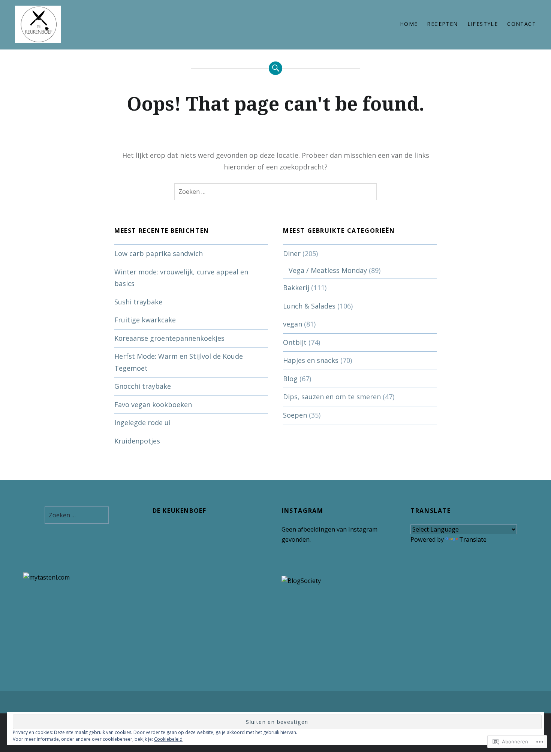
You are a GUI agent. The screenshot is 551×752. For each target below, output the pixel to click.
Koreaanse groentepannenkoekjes (169, 338)
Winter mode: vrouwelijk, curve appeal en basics (181, 277)
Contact (521, 23)
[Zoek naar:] (275, 192)
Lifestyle (482, 23)
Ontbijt (295, 342)
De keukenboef (180, 510)
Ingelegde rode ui (142, 422)
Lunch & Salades (309, 305)
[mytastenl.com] (46, 577)
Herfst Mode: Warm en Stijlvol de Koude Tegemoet (178, 362)
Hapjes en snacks (310, 360)
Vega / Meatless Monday (328, 270)
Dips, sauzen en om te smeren (332, 396)
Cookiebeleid (168, 739)
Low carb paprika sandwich (158, 253)
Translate (473, 539)
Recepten (442, 23)
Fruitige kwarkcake (145, 319)
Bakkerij (296, 287)
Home (409, 23)
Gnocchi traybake (142, 386)
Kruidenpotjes (137, 440)
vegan (292, 323)
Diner (292, 253)
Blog (290, 378)
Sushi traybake (138, 301)
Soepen (295, 414)
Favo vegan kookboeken (153, 404)
